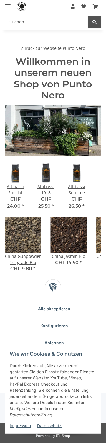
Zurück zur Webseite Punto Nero (53, 48)
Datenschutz (49, 425)
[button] (72, 6)
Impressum (20, 425)
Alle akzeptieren (54, 308)
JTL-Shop (63, 435)
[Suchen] (94, 22)
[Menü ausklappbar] (8, 3)
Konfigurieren (54, 325)
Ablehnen (54, 342)
